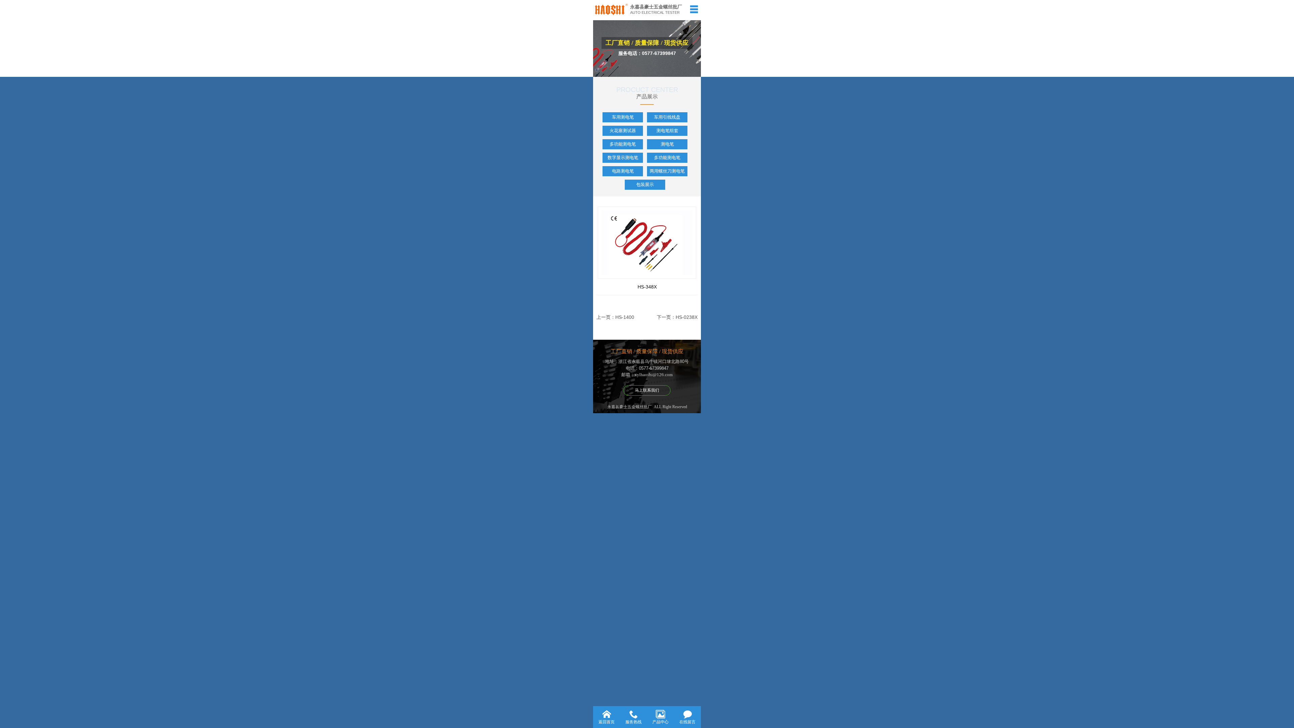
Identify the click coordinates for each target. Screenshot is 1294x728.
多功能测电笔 (623, 144)
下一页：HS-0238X (677, 317)
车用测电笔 (623, 117)
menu (694, 9)
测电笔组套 (667, 130)
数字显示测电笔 (623, 157)
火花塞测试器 (623, 130)
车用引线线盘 (667, 117)
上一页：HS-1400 (615, 317)
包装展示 (645, 184)
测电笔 (667, 144)
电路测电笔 (623, 171)
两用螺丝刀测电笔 (667, 171)
